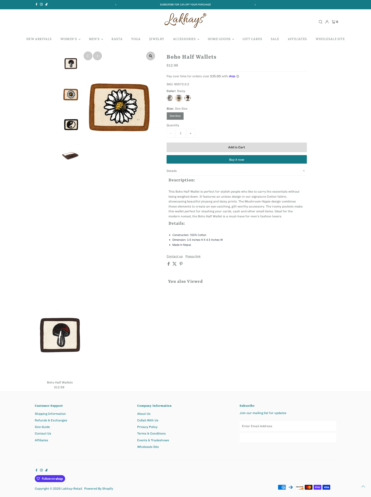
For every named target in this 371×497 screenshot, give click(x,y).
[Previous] (115, 4)
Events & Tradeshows (153, 440)
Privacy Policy (147, 427)
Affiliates (297, 39)
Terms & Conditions (151, 433)
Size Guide (42, 427)
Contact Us (43, 433)
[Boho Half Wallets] (60, 334)
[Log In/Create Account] (327, 22)
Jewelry (156, 39)
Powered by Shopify (98, 488)
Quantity (173, 125)
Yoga (136, 39)
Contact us (175, 256)
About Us (144, 414)
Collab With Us (147, 420)
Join (288, 437)
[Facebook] (36, 4)
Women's (69, 39)
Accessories (185, 39)
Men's (94, 39)
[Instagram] (41, 4)
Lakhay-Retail (71, 488)
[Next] (255, 4)
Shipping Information (50, 414)
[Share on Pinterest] (181, 264)
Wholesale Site (330, 39)
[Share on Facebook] (169, 264)
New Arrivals (39, 39)
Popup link (193, 256)
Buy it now (236, 159)
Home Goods (219, 39)
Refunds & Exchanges (51, 420)
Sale (275, 39)
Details (172, 171)
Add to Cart (236, 147)
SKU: (170, 84)
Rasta (117, 39)
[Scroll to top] (363, 486)
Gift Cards (252, 39)
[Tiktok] (46, 4)
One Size (175, 116)
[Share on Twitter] (175, 264)
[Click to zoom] (150, 56)
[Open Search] (320, 22)
